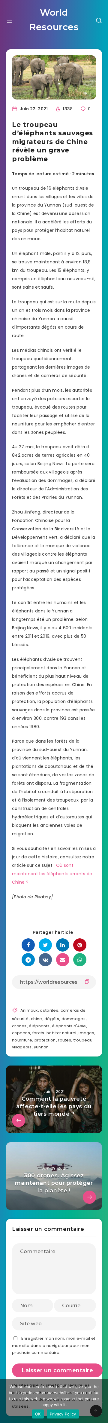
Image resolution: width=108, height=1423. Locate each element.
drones (19, 1026)
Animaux (29, 1010)
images (86, 1033)
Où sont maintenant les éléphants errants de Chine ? (52, 873)
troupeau (83, 1040)
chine (36, 1019)
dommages (74, 1019)
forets (38, 1033)
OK (38, 1414)
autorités (49, 1010)
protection (45, 1040)
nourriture (22, 1040)
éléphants (39, 1026)
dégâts (51, 1019)
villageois (22, 1047)
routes (64, 1040)
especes (21, 1033)
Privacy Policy (63, 1414)
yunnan (41, 1047)
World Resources (54, 19)
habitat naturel (61, 1033)
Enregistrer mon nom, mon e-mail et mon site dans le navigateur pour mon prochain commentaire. (53, 1345)
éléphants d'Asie (69, 1026)
